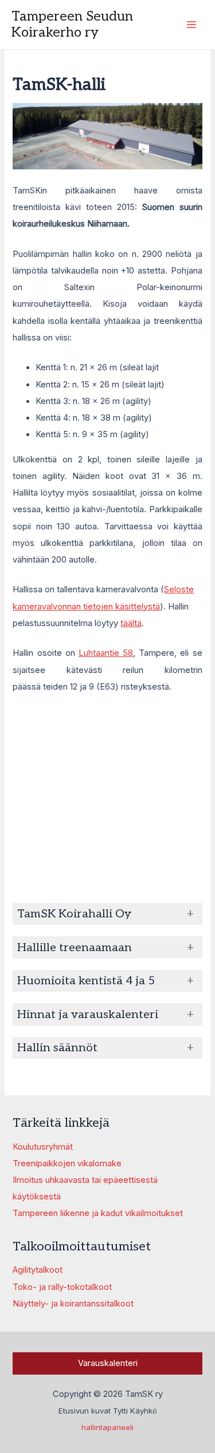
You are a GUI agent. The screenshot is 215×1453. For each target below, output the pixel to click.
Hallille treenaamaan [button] (74, 948)
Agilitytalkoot (37, 1270)
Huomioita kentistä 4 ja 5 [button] (86, 981)
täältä (131, 623)
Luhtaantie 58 (106, 653)
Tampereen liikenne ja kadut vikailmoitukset (98, 1213)
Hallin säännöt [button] (57, 1048)
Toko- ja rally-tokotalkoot (62, 1287)
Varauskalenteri (108, 1363)
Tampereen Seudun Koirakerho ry (72, 25)
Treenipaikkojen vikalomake (67, 1163)
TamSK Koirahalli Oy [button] (74, 914)
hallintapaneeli (107, 1427)
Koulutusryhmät (43, 1147)
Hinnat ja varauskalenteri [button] (87, 1015)
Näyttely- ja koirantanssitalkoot (73, 1303)
